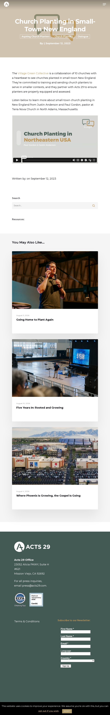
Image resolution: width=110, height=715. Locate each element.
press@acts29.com (34, 585)
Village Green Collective (33, 73)
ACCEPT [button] (67, 711)
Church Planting (64, 36)
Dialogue (83, 36)
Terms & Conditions (27, 621)
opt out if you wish (48, 711)
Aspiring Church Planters (36, 36)
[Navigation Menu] (104, 4)
